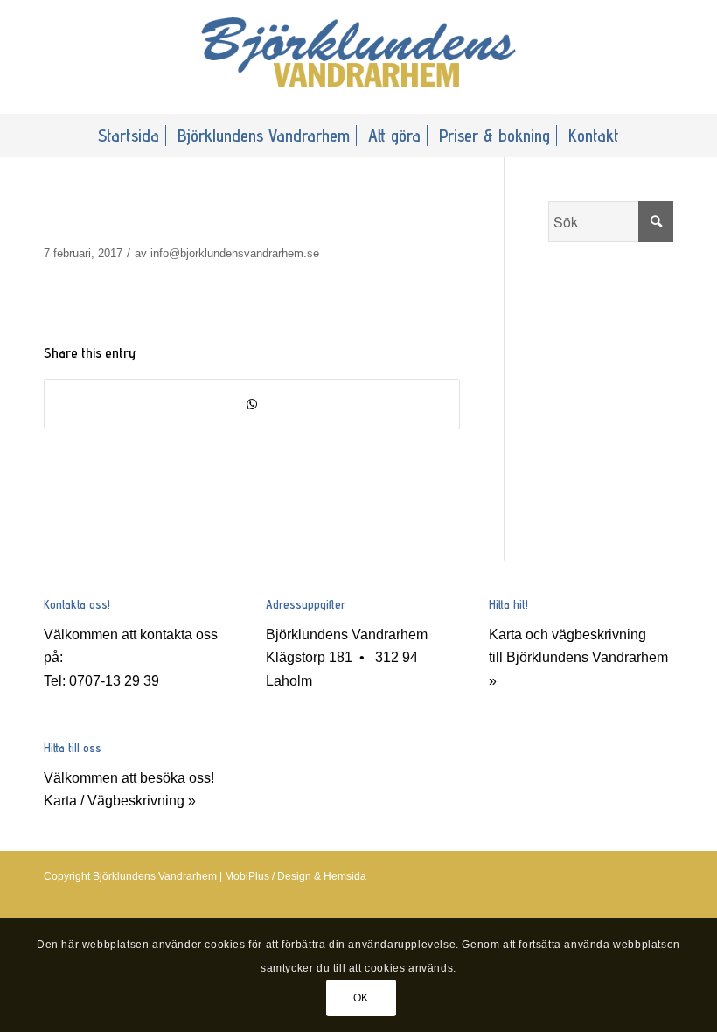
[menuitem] (128, 135)
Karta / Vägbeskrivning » (120, 800)
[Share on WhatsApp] (252, 404)
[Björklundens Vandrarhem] (358, 57)
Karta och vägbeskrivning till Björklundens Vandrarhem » (578, 657)
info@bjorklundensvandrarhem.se (234, 253)
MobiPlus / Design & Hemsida (295, 876)
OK (361, 998)
